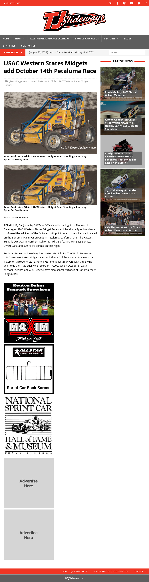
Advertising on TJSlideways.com (110, 571)
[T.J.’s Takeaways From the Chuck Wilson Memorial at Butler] (122, 185)
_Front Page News (19, 81)
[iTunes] (139, 3)
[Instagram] (124, 3)
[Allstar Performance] (29, 392)
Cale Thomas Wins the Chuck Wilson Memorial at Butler (122, 229)
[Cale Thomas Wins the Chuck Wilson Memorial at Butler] (122, 219)
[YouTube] (131, 3)
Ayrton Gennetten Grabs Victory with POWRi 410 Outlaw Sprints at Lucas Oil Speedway (121, 124)
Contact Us (28, 45)
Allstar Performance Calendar (49, 38)
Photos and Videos (87, 38)
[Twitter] (110, 3)
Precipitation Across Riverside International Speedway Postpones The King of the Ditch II (120, 158)
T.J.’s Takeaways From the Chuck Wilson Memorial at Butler (121, 193)
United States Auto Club (43, 81)
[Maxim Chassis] (29, 340)
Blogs (127, 38)
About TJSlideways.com (75, 571)
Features (109, 38)
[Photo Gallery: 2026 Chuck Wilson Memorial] (122, 84)
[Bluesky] (146, 3)
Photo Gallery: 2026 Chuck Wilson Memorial (120, 93)
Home (6, 38)
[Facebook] (117, 3)
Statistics (9, 45)
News (18, 38)
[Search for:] (127, 52)
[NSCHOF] (29, 454)
